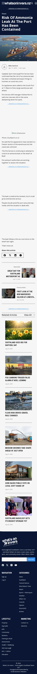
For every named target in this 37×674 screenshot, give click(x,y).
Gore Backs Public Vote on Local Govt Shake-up (17, 484)
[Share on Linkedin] (15, 255)
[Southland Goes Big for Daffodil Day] (18, 330)
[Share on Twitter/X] (10, 255)
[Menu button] (3, 3)
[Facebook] (3, 565)
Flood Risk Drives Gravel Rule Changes (16, 414)
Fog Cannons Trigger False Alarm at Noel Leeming (17, 379)
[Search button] (32, 3)
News (4, 14)
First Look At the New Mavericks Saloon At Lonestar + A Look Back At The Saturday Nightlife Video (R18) (26, 294)
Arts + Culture (6, 651)
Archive (21, 611)
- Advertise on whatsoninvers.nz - (18, 8)
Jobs (3, 629)
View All (28, 315)
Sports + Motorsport (25, 592)
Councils (21, 602)
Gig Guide (5, 626)
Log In (4, 580)
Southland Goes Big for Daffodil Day (16, 343)
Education (5, 654)
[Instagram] (11, 565)
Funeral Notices (24, 583)
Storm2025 (22, 608)
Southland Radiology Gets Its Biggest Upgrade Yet (17, 519)
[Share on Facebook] (5, 255)
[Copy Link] (21, 255)
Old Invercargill (6, 648)
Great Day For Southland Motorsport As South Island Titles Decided (11, 274)
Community (5, 632)
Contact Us (24, 623)
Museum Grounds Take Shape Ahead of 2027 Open (18, 449)
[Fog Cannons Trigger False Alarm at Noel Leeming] (18, 365)
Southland (22, 580)
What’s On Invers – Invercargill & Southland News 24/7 (18, 666)
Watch (21, 589)
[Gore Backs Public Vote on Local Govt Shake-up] (18, 471)
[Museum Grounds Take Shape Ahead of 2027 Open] (18, 435)
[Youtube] (16, 565)
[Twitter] (7, 565)
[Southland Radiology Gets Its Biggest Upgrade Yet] (18, 506)
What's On (22, 599)
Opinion (21, 605)
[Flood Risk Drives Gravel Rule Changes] (18, 400)
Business (4, 635)
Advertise (24, 626)
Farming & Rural (7, 638)
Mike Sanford (13, 66)
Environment (6, 641)
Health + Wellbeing (8, 645)
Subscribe (31, 559)
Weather (22, 595)
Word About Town (25, 586)
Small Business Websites (18, 672)
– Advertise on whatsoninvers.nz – (18, 104)
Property (4, 623)
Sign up (4, 576)
